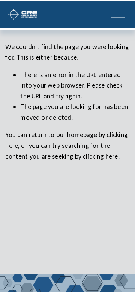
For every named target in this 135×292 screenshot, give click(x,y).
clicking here (100, 156)
